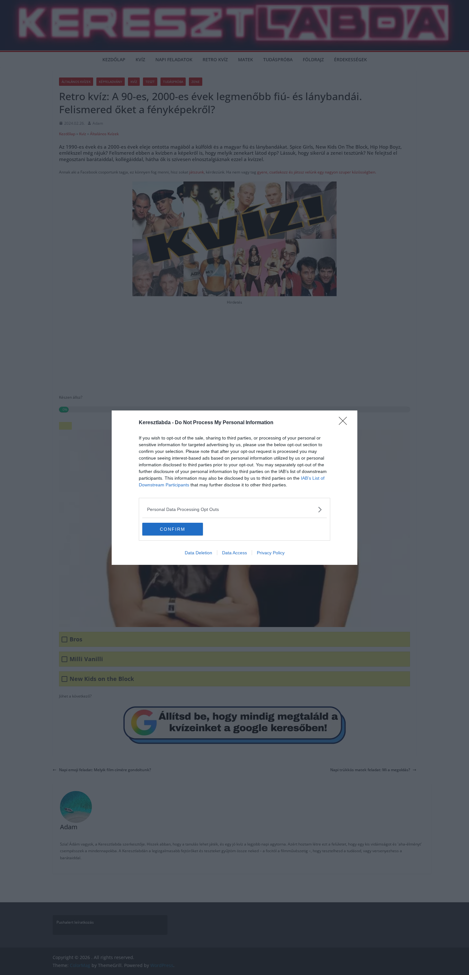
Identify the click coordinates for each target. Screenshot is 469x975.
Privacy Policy (271, 552)
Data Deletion (198, 552)
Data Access (234, 552)
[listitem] (234, 509)
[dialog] (234, 487)
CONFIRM (172, 529)
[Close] (345, 423)
